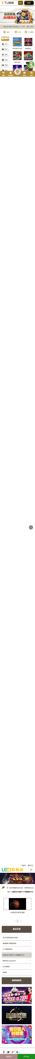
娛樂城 (5, 972)
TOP (31, 527)
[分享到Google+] (13, 1052)
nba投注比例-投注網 (17, 912)
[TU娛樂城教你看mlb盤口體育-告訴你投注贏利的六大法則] (17, 1034)
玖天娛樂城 (6, 966)
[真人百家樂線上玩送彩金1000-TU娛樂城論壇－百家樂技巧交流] (17, 878)
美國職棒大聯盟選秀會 (9, 943)
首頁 (8, 892)
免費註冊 (8, 1056)
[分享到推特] (8, 1052)
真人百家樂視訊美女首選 (10, 937)
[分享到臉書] (4, 1052)
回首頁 (24, 865)
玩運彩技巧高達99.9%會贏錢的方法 (13, 955)
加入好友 (26, 1056)
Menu (31, 869)
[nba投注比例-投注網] (17, 904)
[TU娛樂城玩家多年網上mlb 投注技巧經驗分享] (17, 995)
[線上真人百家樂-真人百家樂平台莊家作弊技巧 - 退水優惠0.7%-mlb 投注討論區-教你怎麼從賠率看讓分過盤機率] (12, 869)
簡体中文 (30, 865)
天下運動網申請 (7, 949)
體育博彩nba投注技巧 (9, 961)
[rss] (17, 1052)
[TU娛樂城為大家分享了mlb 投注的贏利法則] (17, 1015)
